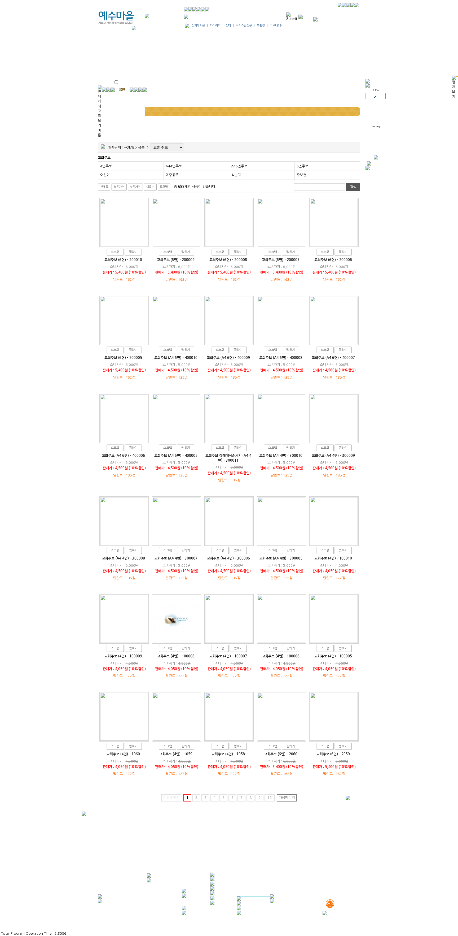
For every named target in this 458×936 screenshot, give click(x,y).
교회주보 (104, 157)
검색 (353, 187)
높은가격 (119, 186)
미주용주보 (174, 175)
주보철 (301, 175)
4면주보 (106, 166)
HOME (129, 147)
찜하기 (133, 252)
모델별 (164, 186)
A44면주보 (174, 166)
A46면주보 (239, 166)
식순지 (236, 175)
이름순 (150, 186)
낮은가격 (135, 186)
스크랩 (115, 252)
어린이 (105, 175)
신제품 (104, 186)
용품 (141, 147)
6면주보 (302, 166)
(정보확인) (274, 842)
